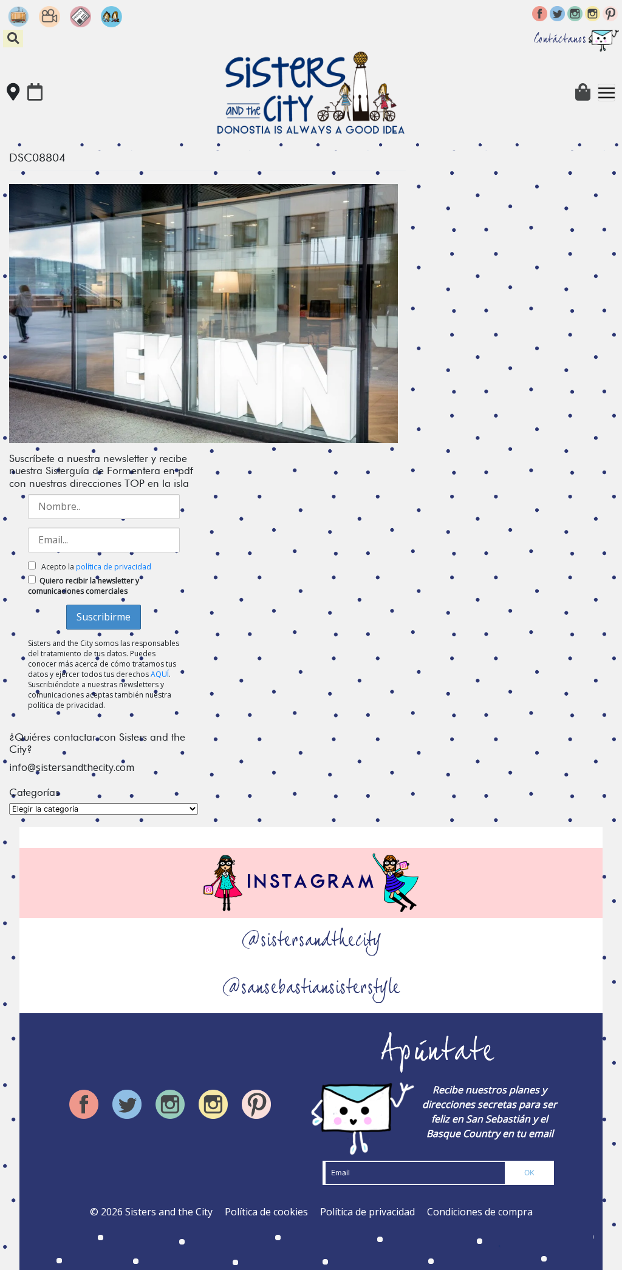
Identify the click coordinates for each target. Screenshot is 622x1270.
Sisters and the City (169, 1211)
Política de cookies (266, 1211)
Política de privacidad (367, 1211)
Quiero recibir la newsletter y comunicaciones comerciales (83, 586)
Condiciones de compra (480, 1211)
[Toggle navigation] (606, 92)
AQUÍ (160, 674)
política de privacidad (113, 567)
